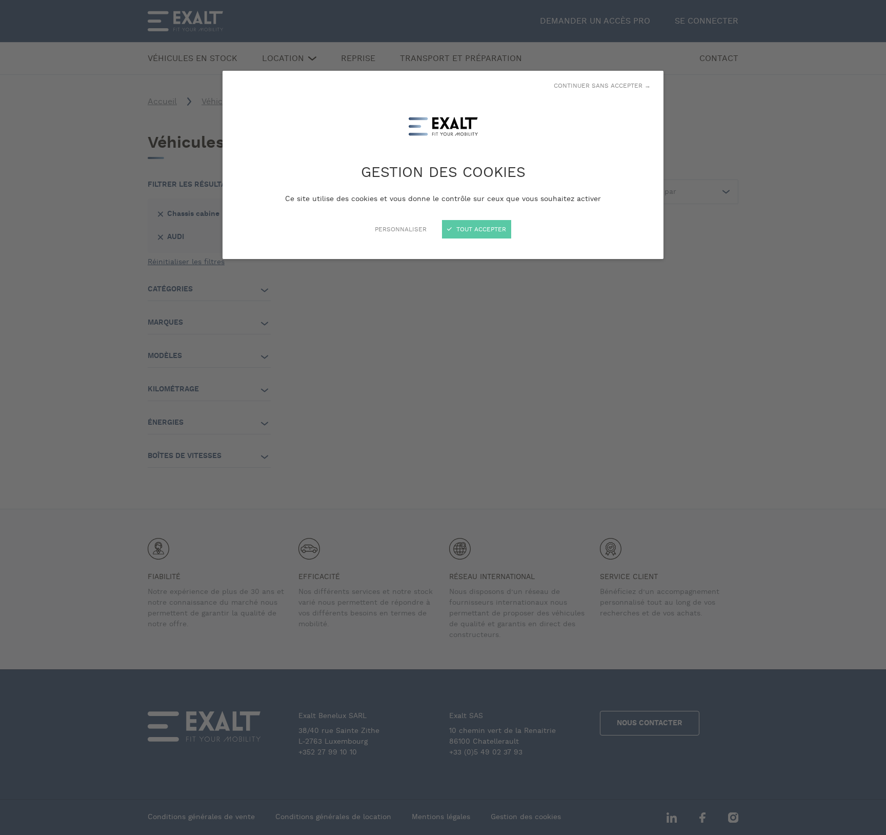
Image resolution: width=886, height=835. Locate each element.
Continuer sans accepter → (602, 86)
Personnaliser (401, 229)
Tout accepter (480, 229)
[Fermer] (443, 417)
